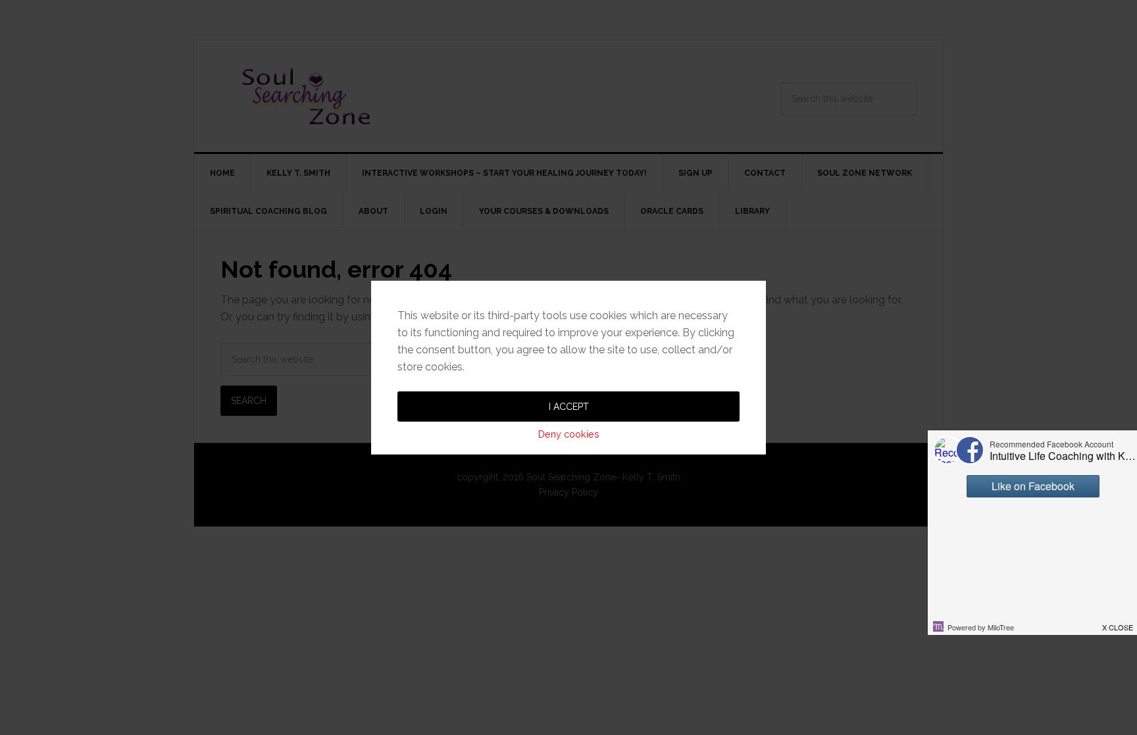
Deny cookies (568, 433)
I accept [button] (569, 406)
